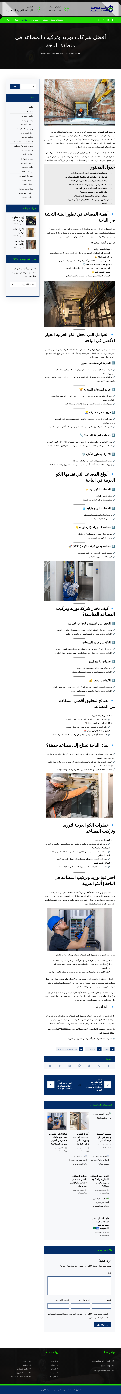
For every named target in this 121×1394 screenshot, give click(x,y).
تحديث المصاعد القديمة (19, 1376)
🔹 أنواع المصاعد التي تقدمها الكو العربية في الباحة (90, 181)
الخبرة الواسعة (102, 362)
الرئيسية (53, 1361)
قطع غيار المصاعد (26, 176)
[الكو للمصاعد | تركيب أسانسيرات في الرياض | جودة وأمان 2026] (31, 232)
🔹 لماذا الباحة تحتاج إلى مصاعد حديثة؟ (95, 192)
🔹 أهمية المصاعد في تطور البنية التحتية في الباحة (90, 173)
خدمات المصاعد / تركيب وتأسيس (26, 165)
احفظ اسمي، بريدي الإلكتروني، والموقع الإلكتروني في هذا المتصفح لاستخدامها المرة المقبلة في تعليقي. (78, 1316)
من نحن (25, 1361)
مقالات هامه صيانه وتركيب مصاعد (67, 1049)
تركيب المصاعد (27, 116)
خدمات (53, 1365)
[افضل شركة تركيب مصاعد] (102, 9)
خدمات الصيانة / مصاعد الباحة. (27, 152)
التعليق (108, 1273)
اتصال (53, 1369)
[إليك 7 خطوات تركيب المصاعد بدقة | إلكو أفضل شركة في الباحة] (31, 220)
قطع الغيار (52, 1376)
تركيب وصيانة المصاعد (24, 129)
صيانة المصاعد (27, 172)
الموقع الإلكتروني (62, 1300)
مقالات (25, 1365)
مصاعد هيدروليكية (26, 189)
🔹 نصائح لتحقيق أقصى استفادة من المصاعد (93, 188)
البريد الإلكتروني (83, 1300)
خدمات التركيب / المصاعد (23, 142)
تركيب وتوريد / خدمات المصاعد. (26, 122)
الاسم (108, 1300)
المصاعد (30, 111)
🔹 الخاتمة (106, 203)
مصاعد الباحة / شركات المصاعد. (26, 182)
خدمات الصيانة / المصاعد (23, 146)
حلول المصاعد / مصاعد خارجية (27, 135)
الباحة (31, 107)
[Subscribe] (13, 284)
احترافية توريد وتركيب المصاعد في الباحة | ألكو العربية (89, 200)
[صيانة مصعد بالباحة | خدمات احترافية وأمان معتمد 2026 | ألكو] (31, 244)
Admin (106, 1049)
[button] (112, 20)
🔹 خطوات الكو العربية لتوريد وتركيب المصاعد (92, 196)
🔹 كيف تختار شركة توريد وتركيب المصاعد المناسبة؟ (89, 184)
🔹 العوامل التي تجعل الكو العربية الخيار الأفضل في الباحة (87, 177)
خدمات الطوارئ (27, 159)
